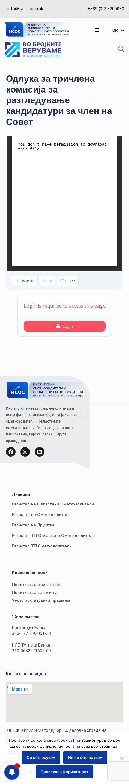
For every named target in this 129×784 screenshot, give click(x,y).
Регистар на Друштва (33, 525)
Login (67, 326)
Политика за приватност (36, 584)
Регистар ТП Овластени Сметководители (53, 535)
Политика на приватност (64, 771)
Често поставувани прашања (41, 600)
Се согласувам (41, 757)
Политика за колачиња (35, 592)
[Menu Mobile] (97, 30)
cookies (65, 740)
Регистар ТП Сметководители (42, 546)
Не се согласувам (85, 757)
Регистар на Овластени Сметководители (53, 504)
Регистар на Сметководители (41, 514)
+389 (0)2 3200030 (106, 8)
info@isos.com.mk (25, 8)
